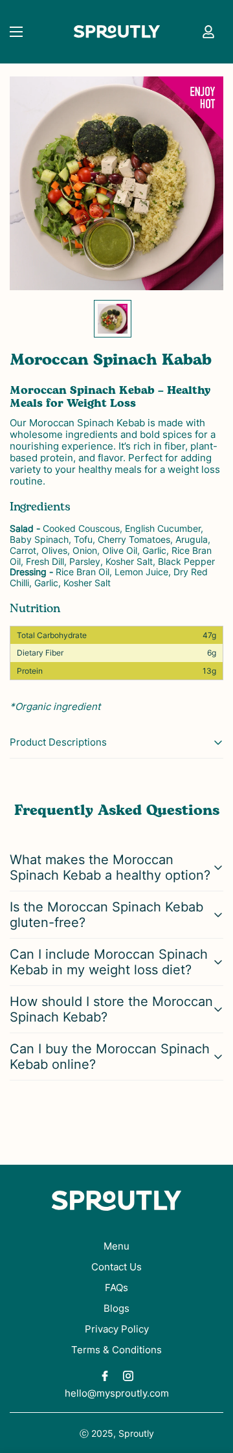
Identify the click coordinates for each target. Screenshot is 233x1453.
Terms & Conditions (116, 1350)
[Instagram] (128, 1376)
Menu (116, 1246)
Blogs (116, 1308)
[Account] (208, 32)
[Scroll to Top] (210, 1384)
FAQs (116, 1287)
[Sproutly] (117, 32)
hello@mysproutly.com (117, 1393)
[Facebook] (105, 1376)
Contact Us (116, 1267)
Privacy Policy (117, 1329)
